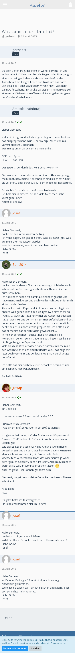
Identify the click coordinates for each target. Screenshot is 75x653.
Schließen (35, 648)
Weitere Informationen (15, 648)
